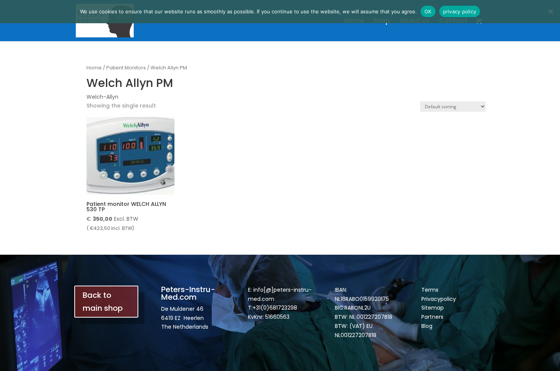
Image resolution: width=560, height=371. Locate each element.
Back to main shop (103, 301)
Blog (426, 326)
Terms (429, 290)
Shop (381, 21)
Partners (432, 317)
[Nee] (550, 11)
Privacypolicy (438, 299)
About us (415, 21)
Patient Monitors (126, 67)
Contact (453, 21)
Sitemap (432, 308)
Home (354, 21)
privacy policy (460, 11)
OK (428, 11)
